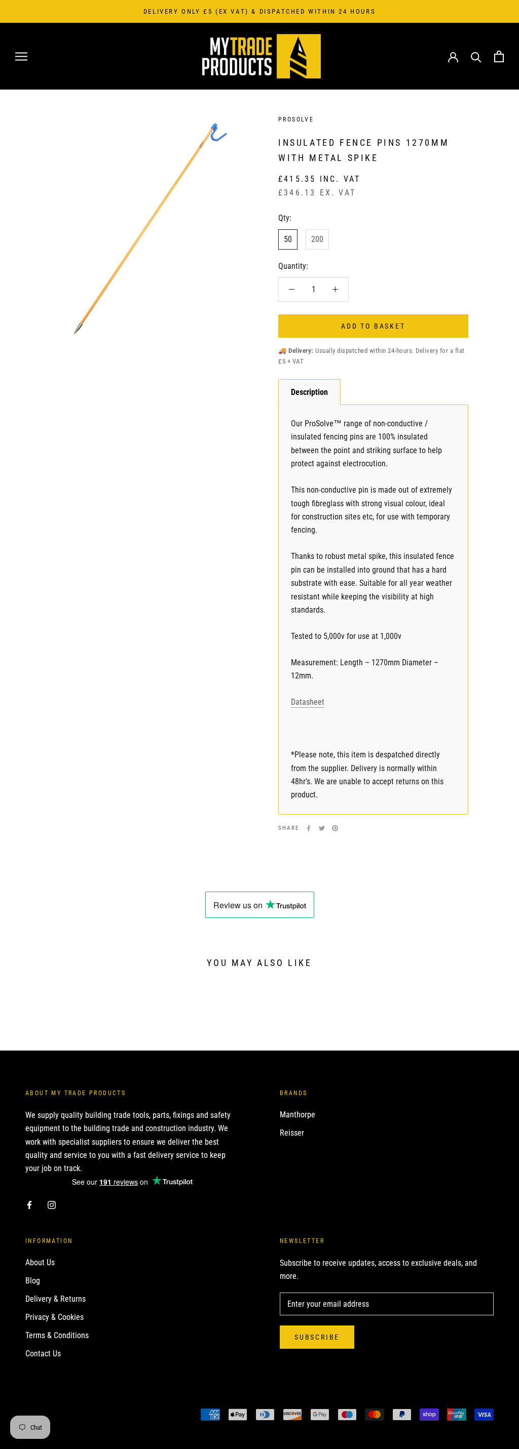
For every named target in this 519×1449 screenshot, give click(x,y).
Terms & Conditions (57, 1335)
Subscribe (317, 1337)
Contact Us (43, 1353)
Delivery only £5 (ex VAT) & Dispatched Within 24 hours (259, 11)
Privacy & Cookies (54, 1317)
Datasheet (307, 702)
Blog (32, 1280)
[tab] (309, 392)
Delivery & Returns (55, 1299)
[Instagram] (52, 1204)
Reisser (292, 1133)
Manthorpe (297, 1114)
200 (317, 239)
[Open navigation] (21, 56)
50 (288, 239)
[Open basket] (499, 56)
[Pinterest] (335, 828)
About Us (40, 1262)
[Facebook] (309, 828)
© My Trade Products (70, 1416)
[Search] (476, 56)
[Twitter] (322, 828)
